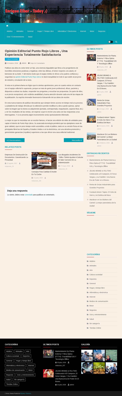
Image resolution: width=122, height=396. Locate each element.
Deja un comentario (37, 63)
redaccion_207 (102, 70)
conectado (29, 195)
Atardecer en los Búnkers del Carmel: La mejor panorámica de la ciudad (107, 137)
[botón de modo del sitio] (110, 42)
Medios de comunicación (98, 301)
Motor (92, 31)
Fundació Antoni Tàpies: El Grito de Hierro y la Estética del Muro (106, 120)
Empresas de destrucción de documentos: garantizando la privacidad (16, 157)
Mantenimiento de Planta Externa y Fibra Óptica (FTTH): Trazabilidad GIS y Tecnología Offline (107, 60)
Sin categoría (94, 323)
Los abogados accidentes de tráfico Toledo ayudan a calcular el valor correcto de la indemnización (70, 158)
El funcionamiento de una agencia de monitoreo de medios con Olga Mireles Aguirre (16, 140)
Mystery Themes (25, 393)
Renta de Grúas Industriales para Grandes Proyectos (104, 103)
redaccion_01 (9, 166)
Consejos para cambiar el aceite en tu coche (44, 173)
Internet (83, 31)
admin (24, 63)
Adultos (10, 31)
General (30, 31)
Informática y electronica (67, 31)
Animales (19, 31)
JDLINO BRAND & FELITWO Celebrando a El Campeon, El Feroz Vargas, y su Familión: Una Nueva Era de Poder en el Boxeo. (107, 81)
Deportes (93, 279)
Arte (91, 270)
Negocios (101, 31)
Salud (30, 37)
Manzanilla (76, 140)
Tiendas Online (95, 328)
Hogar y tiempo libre (45, 31)
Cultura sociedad (12, 59)
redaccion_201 (36, 181)
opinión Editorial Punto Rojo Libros (28, 77)
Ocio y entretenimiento (15, 37)
